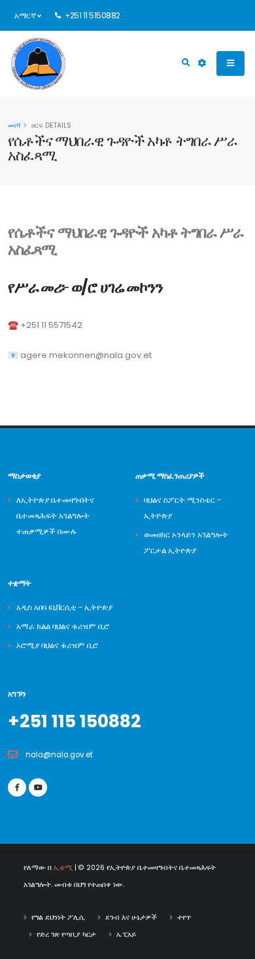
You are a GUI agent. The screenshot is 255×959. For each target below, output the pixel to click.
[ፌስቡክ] (17, 787)
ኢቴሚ (63, 868)
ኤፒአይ (126, 934)
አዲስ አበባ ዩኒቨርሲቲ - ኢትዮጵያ (64, 607)
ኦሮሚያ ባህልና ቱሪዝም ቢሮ (57, 645)
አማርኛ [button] (25, 15)
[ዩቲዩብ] (38, 787)
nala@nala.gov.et (59, 755)
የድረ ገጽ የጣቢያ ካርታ (66, 934)
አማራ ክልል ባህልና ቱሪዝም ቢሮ (62, 626)
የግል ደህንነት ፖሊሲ (58, 917)
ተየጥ (184, 917)
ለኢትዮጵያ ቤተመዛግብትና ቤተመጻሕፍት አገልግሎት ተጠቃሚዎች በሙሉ (55, 516)
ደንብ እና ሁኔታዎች (131, 917)
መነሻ (14, 125)
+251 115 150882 (74, 721)
